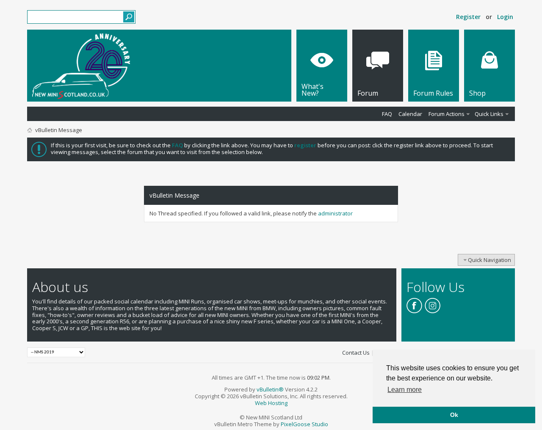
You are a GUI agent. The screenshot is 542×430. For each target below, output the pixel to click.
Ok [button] (454, 414)
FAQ (387, 114)
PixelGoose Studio (304, 424)
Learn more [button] (404, 389)
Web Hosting (271, 403)
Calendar (410, 114)
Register (468, 17)
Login (505, 17)
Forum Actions (447, 114)
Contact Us (356, 352)
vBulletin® (270, 389)
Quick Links (489, 114)
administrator (335, 213)
